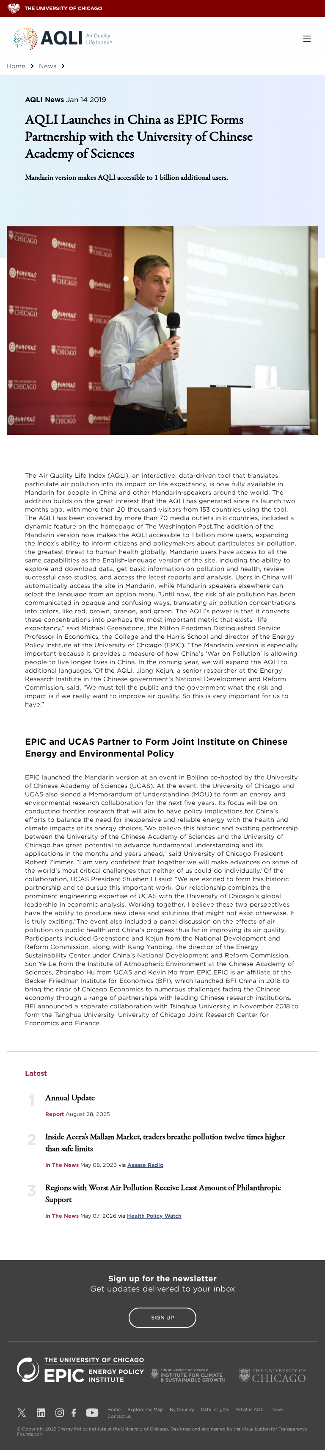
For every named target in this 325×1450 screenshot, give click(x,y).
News (47, 66)
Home (16, 66)
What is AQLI (250, 1409)
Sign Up (162, 1317)
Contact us (119, 1416)
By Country (182, 1409)
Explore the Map (145, 1409)
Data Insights (215, 1409)
